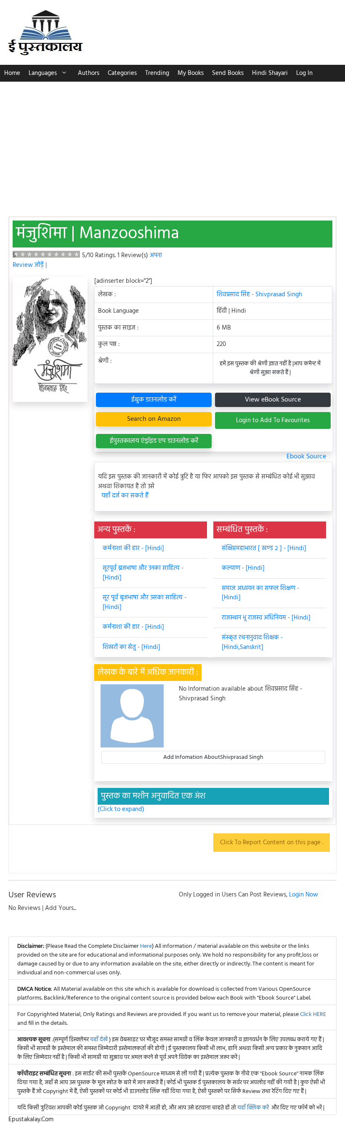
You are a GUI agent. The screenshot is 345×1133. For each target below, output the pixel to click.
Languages (43, 73)
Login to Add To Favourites (273, 420)
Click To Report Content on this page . (271, 843)
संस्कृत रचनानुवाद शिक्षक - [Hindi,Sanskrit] (252, 642)
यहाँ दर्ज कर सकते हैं (125, 496)
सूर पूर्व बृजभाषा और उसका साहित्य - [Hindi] (144, 602)
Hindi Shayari (270, 73)
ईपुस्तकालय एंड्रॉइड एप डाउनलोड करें (154, 441)
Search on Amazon (154, 419)
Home (12, 73)
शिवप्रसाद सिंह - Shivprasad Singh (259, 295)
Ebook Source (306, 456)
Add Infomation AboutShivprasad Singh (213, 757)
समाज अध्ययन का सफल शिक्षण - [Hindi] (260, 593)
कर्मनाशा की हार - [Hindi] (133, 548)
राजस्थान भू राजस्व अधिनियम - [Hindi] (266, 618)
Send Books (228, 73)
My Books (191, 73)
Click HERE (313, 1014)
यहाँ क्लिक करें (253, 1108)
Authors (88, 73)
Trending (157, 73)
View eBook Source (273, 399)
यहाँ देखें (99, 1040)
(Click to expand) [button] (121, 809)
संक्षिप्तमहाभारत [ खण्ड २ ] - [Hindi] (264, 548)
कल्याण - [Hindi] (243, 568)
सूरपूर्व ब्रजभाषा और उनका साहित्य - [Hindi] (143, 573)
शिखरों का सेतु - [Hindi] (131, 647)
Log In (304, 73)
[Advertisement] (172, 145)
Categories (122, 73)
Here (146, 946)
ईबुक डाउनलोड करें (153, 399)
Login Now (303, 895)
